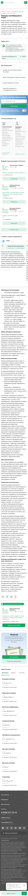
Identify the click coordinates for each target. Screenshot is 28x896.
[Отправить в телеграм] (7, 597)
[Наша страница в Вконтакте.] (11, 828)
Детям (16, 6)
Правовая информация (14, 661)
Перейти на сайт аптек (20, 154)
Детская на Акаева (8, 749)
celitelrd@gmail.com (6, 822)
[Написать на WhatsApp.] (3, 828)
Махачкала (5, 672)
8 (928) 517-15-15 (9, 812)
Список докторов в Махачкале (5, 153)
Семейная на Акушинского (11, 735)
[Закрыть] (24, 885)
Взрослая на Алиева (9, 693)
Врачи (2, 6)
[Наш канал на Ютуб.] (20, 828)
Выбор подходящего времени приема (14, 77)
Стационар (6, 777)
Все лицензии (14, 657)
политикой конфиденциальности (12, 111)
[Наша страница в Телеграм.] (7, 828)
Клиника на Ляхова (8, 679)
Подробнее (14, 178)
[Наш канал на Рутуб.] (24, 828)
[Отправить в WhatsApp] (3, 597)
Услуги (9, 6)
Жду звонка (14, 106)
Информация (4, 799)
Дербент (13, 672)
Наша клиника (5, 795)
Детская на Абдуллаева (10, 707)
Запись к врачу (11, 893)
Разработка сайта (5, 840)
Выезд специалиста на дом (11, 83)
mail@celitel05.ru (6, 817)
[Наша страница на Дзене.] (15, 828)
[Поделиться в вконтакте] (11, 597)
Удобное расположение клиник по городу (12, 71)
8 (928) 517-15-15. (18, 50)
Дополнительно (5, 804)
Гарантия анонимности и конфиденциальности (10, 89)
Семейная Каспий (8, 721)
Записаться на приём (14, 625)
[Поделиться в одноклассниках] (15, 597)
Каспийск (21, 672)
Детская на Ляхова (8, 763)
